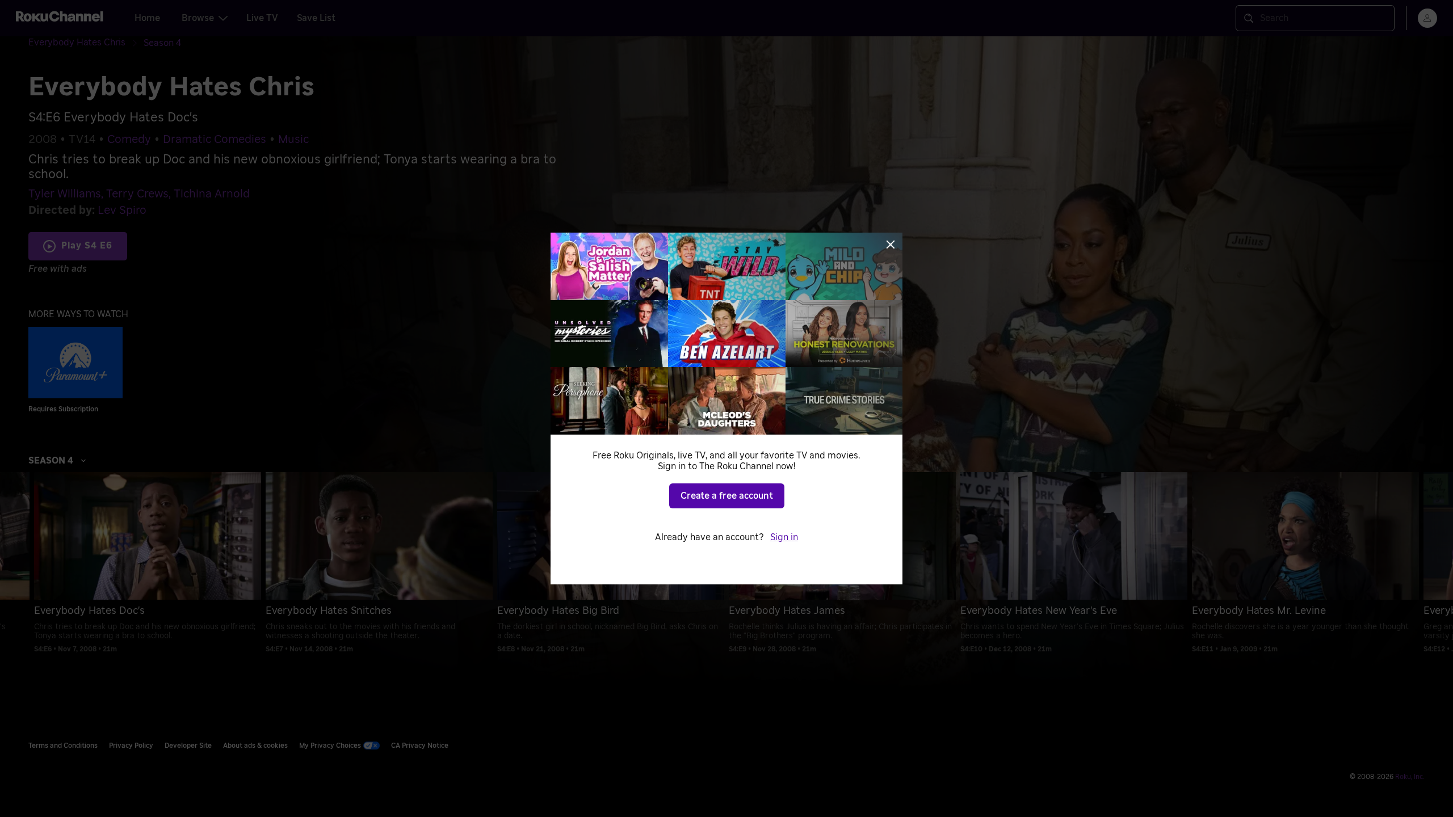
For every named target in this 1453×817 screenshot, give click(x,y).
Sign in (784, 537)
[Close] (890, 244)
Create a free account (727, 495)
